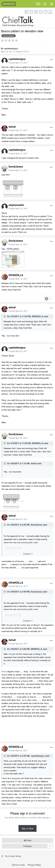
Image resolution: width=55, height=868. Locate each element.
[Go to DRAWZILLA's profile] (5, 277)
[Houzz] (46, 11)
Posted (18, 62)
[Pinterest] (41, 11)
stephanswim (16, 205)
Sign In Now (27, 828)
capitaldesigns (11, 48)
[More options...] (51, 60)
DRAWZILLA (16, 275)
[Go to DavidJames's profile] (5, 168)
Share (28, 840)
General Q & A (22, 51)
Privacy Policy (34, 864)
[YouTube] (31, 11)
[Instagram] (36, 11)
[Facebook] (27, 11)
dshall (12, 126)
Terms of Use (18, 864)
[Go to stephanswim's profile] (5, 207)
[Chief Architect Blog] (50, 11)
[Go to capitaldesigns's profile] (5, 61)
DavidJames (16, 166)
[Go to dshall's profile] (5, 128)
